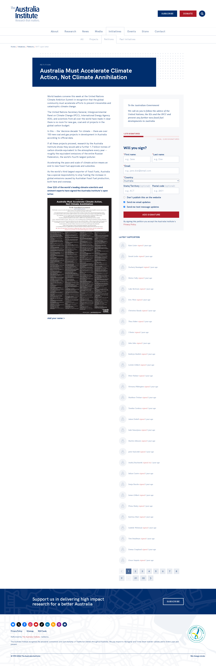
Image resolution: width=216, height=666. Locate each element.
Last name (158, 154)
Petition (45, 65)
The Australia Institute (31, 637)
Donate (188, 13)
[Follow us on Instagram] (30, 624)
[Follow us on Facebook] (24, 624)
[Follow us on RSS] (53, 624)
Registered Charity (196, 634)
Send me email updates (138, 202)
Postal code (163, 185)
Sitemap (30, 631)
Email (127, 165)
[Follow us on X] (18, 624)
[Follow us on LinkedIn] (47, 624)
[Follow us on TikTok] (42, 624)
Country (128, 177)
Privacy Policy (130, 224)
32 (143, 578)
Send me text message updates (143, 206)
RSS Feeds (42, 631)
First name (130, 154)
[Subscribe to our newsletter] (64, 624)
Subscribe (168, 13)
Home (13, 47)
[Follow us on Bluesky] (13, 624)
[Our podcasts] (59, 624)
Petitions (30, 47)
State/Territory (137, 185)
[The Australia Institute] (39, 13)
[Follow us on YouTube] (36, 624)
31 (135, 578)
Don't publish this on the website (144, 197)
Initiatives (21, 47)
